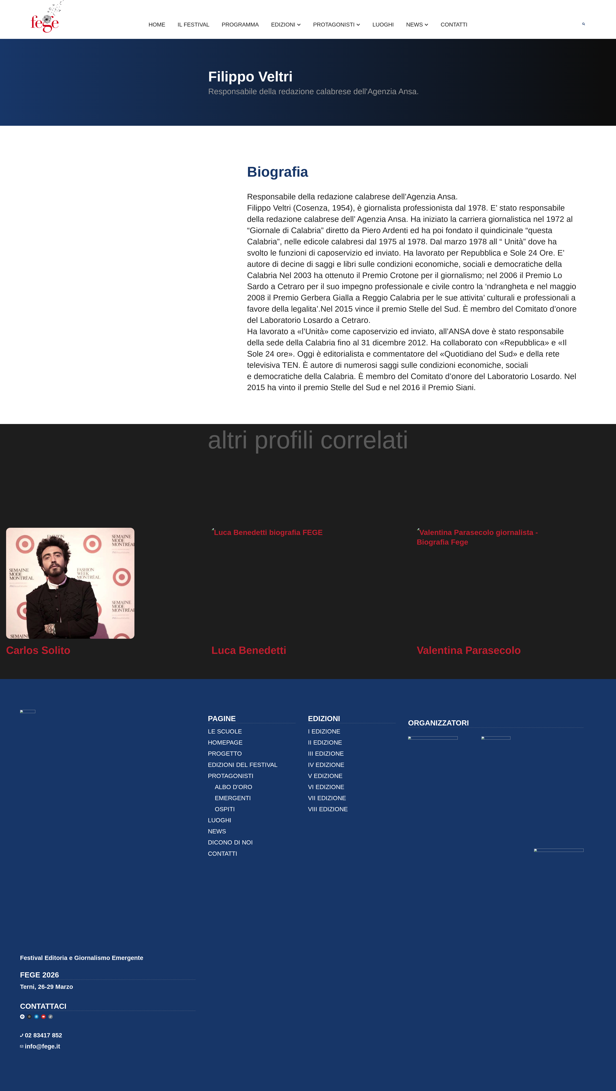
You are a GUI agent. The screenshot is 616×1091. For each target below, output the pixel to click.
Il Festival (193, 25)
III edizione (326, 753)
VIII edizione (328, 809)
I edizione (324, 731)
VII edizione (327, 798)
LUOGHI (383, 25)
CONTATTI (454, 25)
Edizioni (283, 25)
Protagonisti (334, 25)
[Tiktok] (50, 1016)
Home (157, 25)
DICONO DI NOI (230, 842)
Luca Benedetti (248, 650)
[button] (583, 24)
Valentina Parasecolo (469, 650)
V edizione (325, 775)
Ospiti (225, 809)
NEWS (414, 25)
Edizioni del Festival (243, 764)
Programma (240, 25)
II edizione (325, 742)
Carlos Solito (38, 650)
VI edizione (326, 786)
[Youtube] (43, 1016)
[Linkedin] (36, 1016)
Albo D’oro (233, 786)
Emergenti (233, 798)
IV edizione (326, 764)
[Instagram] (29, 1016)
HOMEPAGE (225, 742)
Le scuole (225, 731)
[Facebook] (22, 1016)
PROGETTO (225, 753)
